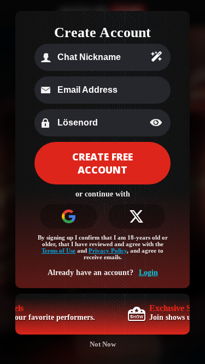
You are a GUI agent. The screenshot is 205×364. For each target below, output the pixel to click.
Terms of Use (58, 250)
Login (148, 272)
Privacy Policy (108, 250)
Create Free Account (102, 163)
